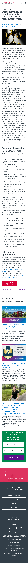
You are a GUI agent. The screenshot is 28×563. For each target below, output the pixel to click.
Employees (14, 507)
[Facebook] (6, 528)
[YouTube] (13, 528)
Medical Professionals (14, 495)
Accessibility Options (15, 532)
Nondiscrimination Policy (14, 519)
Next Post (22, 289)
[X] (9, 528)
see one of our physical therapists (13, 276)
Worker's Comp (14, 499)
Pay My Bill (11, 471)
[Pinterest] (21, 528)
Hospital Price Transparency (14, 515)
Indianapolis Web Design (12, 539)
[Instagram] (17, 528)
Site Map (14, 524)
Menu (21, 3)
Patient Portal (12, 475)
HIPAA (14, 522)
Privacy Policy (14, 517)
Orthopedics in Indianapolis (14, 545)
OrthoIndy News (8, 26)
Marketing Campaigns (10, 24)
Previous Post (7, 289)
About (14, 503)
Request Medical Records (15, 478)
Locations (14, 511)
